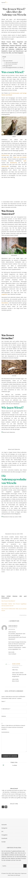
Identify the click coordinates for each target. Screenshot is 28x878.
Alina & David (16, 664)
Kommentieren (5, 732)
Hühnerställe (5, 166)
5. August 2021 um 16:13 (17, 665)
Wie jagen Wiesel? (7, 65)
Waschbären (4, 303)
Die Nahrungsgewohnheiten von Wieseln (13, 67)
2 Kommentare (23, 615)
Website (3, 716)
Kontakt (3, 841)
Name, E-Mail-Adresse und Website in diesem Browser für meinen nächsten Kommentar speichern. (13, 727)
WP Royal (18, 875)
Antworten (11, 629)
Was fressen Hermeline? (11, 64)
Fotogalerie (4, 835)
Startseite (4, 824)
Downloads (4, 838)
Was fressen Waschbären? (8, 601)
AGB (13, 873)
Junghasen (4, 294)
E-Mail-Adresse (5, 708)
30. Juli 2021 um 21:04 (12, 627)
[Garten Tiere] (4, 2)
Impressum (23, 873)
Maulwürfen (13, 162)
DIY (2, 831)
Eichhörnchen (5, 155)
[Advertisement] (14, 189)
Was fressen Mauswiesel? (12, 62)
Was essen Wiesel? (8, 60)
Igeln (24, 161)
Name (3, 701)
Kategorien (4, 828)
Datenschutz (18, 873)
